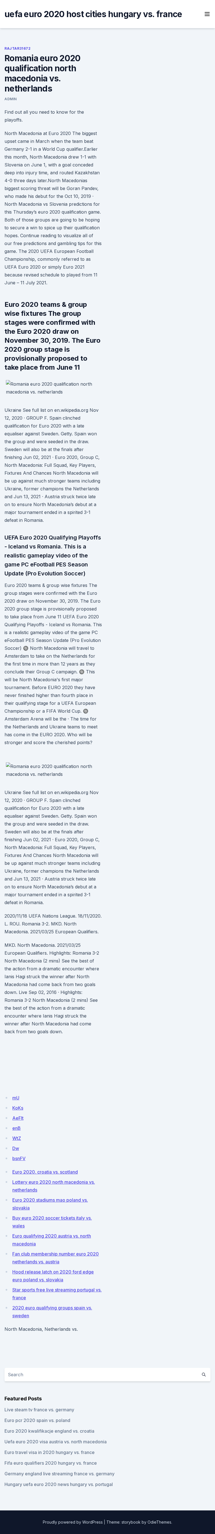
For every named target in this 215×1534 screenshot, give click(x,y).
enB (16, 1128)
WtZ (16, 1138)
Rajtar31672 (17, 48)
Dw (15, 1148)
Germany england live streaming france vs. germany (59, 1473)
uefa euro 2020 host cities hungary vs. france (93, 14)
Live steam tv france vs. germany (39, 1409)
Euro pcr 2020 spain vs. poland (37, 1420)
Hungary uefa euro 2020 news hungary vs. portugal (58, 1484)
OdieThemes (159, 1522)
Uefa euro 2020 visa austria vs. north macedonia (55, 1441)
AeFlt (18, 1118)
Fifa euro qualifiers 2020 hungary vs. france (50, 1463)
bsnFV (18, 1158)
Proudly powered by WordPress (73, 1522)
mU (15, 1098)
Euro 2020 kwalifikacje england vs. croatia (49, 1431)
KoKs (17, 1108)
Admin (10, 99)
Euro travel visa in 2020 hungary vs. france (49, 1452)
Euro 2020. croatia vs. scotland (45, 1172)
